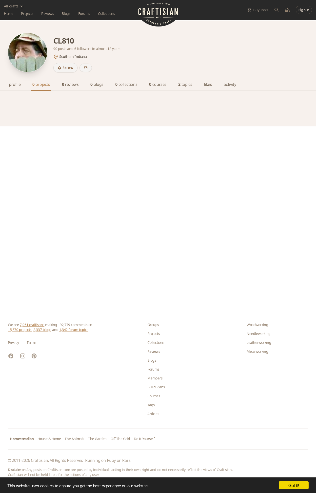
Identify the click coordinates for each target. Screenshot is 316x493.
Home (8, 13)
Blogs (66, 13)
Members (154, 378)
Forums (84, 13)
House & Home (49, 438)
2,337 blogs (42, 329)
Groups (153, 324)
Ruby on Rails (119, 460)
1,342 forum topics (73, 329)
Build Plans (156, 387)
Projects (27, 13)
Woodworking (257, 324)
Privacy (13, 342)
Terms (31, 342)
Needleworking (259, 333)
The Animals (74, 438)
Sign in (303, 9)
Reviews (47, 13)
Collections (106, 13)
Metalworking (257, 351)
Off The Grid (120, 438)
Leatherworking (259, 342)
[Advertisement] (156, 216)
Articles (153, 413)
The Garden (97, 438)
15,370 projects (20, 329)
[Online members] (287, 10)
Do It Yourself (144, 438)
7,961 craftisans (32, 324)
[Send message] (85, 68)
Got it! (293, 485)
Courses (153, 396)
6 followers (83, 48)
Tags (151, 404)
